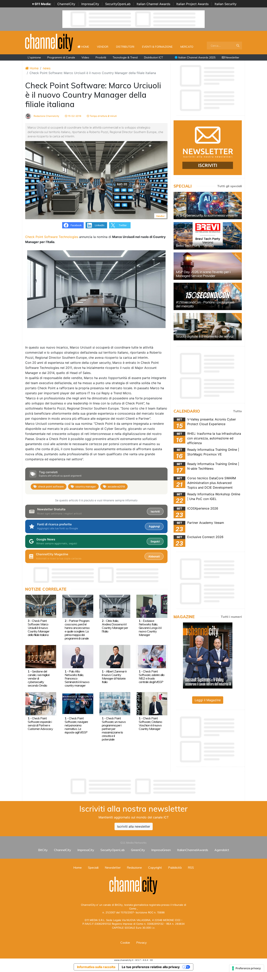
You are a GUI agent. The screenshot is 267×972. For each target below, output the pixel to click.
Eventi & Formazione (157, 46)
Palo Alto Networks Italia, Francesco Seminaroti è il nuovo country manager (77, 678)
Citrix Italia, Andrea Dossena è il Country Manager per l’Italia (115, 626)
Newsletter (232, 57)
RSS (191, 867)
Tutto (237, 411)
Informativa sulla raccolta (96, 967)
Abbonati (154, 556)
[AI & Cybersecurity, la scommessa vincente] (208, 205)
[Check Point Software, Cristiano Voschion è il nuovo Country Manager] (151, 703)
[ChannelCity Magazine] (207, 655)
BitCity (43, 850)
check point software (51, 486)
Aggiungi (154, 526)
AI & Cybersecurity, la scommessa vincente (207, 215)
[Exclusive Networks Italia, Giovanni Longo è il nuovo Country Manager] (151, 606)
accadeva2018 (116, 486)
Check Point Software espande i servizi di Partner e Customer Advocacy (40, 723)
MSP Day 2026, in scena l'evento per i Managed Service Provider (203, 274)
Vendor (102, 46)
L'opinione (34, 57)
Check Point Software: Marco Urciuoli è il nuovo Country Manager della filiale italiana (38, 628)
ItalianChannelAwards (192, 850)
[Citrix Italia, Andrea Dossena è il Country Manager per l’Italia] (114, 606)
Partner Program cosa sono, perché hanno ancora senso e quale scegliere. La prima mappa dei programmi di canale (77, 629)
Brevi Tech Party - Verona (195, 245)
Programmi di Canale (61, 57)
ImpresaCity (90, 4)
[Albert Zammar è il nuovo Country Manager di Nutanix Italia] (114, 656)
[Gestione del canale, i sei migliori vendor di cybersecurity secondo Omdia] (40, 656)
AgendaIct (221, 850)
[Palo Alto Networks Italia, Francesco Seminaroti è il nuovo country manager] (77, 656)
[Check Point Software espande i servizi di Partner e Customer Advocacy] (40, 703)
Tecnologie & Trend (125, 57)
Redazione (134, 867)
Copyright (155, 867)
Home (87, 46)
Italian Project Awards (192, 4)
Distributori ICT (153, 57)
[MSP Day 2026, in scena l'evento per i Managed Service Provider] (208, 266)
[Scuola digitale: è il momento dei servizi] (208, 326)
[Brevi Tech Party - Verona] (208, 235)
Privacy (141, 942)
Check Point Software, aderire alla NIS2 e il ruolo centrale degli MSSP (151, 676)
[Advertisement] (133, 786)
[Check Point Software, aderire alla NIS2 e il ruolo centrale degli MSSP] (151, 656)
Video (85, 57)
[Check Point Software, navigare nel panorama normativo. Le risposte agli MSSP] (77, 703)
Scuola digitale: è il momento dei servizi (204, 336)
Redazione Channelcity (46, 115)
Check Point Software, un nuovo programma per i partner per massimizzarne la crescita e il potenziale (114, 728)
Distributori (125, 46)
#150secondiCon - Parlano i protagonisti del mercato (205, 304)
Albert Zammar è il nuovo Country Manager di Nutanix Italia (114, 676)
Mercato (186, 46)
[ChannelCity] (49, 42)
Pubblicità (175, 867)
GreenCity (138, 850)
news (46, 68)
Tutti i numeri (231, 617)
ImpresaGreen (161, 850)
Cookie (125, 942)
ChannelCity (66, 4)
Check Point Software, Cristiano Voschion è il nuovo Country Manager (150, 723)
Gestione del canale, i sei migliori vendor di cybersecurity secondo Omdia (38, 678)
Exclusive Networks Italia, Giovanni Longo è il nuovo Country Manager (150, 628)
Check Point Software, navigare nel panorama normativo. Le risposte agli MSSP (76, 725)
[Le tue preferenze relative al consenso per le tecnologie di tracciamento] (246, 968)
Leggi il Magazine (208, 700)
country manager (85, 486)
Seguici (155, 541)
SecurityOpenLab (118, 4)
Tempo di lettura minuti (103, 115)
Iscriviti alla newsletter (133, 826)
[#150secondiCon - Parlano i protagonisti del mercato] (208, 296)
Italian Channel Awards (153, 4)
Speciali (93, 867)
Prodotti (101, 57)
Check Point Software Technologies (51, 237)
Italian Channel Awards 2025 (196, 57)
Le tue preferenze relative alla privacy (151, 967)
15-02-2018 (74, 115)
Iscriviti (155, 511)
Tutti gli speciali (229, 186)
